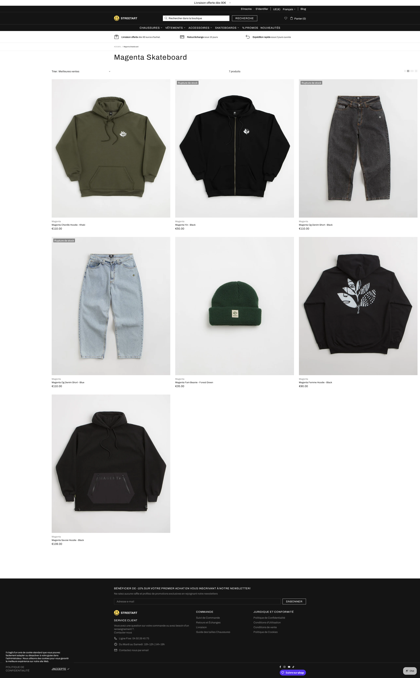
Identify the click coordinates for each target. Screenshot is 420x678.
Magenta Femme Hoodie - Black (315, 382)
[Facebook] (281, 666)
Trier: (55, 71)
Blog (303, 9)
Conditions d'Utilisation (267, 622)
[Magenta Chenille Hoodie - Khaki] (111, 80)
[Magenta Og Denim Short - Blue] (111, 240)
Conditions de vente (265, 627)
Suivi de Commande (208, 617)
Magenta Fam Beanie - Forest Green (194, 382)
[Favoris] (285, 18)
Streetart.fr (119, 18)
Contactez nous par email (134, 650)
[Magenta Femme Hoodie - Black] (358, 238)
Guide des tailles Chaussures (213, 632)
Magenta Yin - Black (185, 225)
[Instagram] (285, 666)
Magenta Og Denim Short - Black (316, 225)
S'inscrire (246, 9)
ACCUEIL (117, 47)
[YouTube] (289, 666)
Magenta (56, 221)
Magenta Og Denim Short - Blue (68, 382)
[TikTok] (293, 666)
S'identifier (262, 9)
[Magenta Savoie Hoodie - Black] (111, 396)
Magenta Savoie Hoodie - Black (68, 540)
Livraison (201, 627)
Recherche (244, 18)
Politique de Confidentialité (269, 617)
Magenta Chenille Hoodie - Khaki (68, 225)
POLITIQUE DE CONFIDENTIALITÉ (18, 669)
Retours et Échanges (208, 622)
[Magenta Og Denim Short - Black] (358, 83)
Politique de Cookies (265, 632)
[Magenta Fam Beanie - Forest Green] (234, 238)
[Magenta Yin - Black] (234, 83)
